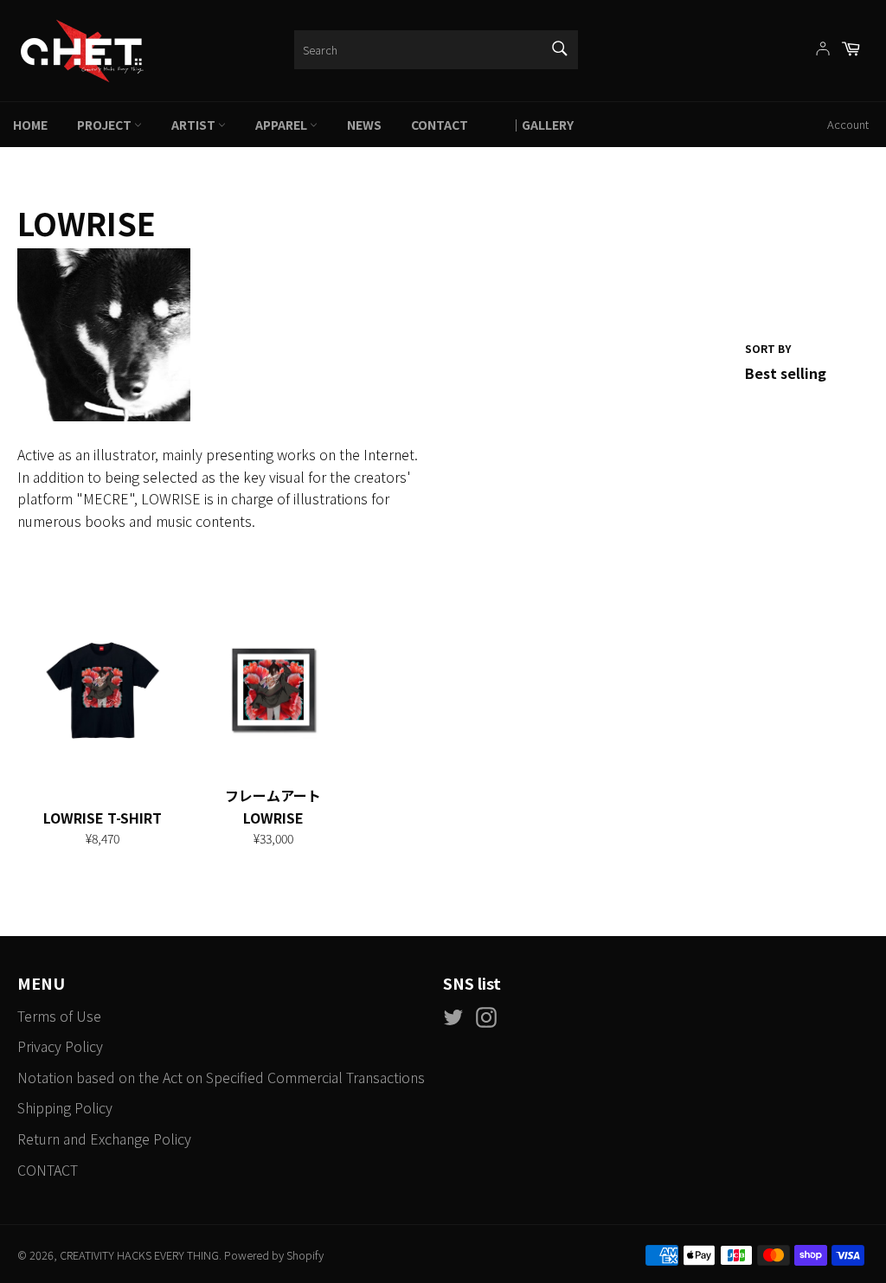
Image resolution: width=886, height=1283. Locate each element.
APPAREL (282, 124)
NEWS (364, 124)
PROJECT (105, 124)
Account (848, 124)
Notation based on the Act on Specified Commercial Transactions (221, 1077)
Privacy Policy (60, 1046)
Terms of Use (59, 1015)
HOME (30, 124)
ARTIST (194, 124)
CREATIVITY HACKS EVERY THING (139, 1255)
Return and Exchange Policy (104, 1138)
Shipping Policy (64, 1107)
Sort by (768, 348)
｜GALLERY (536, 124)
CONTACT (439, 124)
